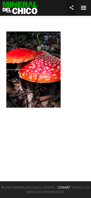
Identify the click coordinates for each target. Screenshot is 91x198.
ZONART (64, 187)
